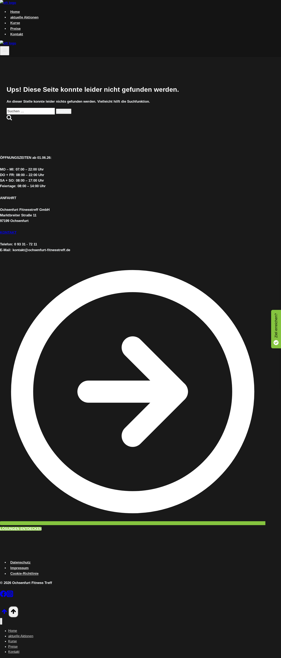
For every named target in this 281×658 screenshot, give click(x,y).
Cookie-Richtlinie (24, 574)
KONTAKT (8, 232)
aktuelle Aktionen (24, 17)
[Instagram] (10, 595)
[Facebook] (3, 595)
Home (15, 12)
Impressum (19, 568)
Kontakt (16, 34)
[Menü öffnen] (4, 50)
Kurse (15, 23)
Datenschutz (20, 562)
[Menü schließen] (1, 621)
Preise (15, 29)
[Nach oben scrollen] (4, 613)
